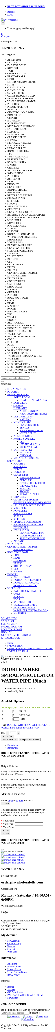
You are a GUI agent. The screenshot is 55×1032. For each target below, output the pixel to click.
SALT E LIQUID (22, 602)
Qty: (3, 733)
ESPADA (24, 427)
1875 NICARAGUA (30, 444)
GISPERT (18, 405)
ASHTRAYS (20, 466)
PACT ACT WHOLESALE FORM (26, 6)
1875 (22, 441)
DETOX (17, 469)
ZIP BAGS (18, 541)
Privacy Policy (14, 969)
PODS (16, 599)
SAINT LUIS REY (23, 450)
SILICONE (25, 488)
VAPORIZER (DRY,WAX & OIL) (30, 610)
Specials (11, 989)
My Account (13, 940)
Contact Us (12, 949)
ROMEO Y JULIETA (24, 438)
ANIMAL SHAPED (30, 477)
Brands (10, 986)
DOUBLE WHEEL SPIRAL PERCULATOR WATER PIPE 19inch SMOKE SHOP (26, 726)
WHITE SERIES (28, 433)
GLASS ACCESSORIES (25, 499)
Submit (5, 830)
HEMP (16, 557)
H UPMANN (20, 408)
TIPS (15, 569)
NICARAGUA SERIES (31, 430)
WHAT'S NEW (15, 544)
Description (12, 745)
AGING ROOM (21, 397)
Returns (11, 946)
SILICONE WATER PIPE (32, 538)
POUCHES (13, 391)
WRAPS (17, 571)
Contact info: (7, 920)
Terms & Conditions (17, 972)
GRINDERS (19, 497)
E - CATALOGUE (16, 389)
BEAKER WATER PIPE (32, 533)
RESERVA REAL (29, 447)
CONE (16, 555)
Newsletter (12, 997)
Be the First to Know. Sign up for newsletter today (25, 1009)
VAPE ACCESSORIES (25, 604)
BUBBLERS (26, 480)
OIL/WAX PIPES (28, 485)
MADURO (25, 452)
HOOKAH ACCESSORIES (27, 580)
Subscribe (35, 1012)
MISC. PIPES (20, 508)
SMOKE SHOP (15, 461)
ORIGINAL (26, 455)
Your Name (8, 820)
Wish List (11, 952)
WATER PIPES (21, 530)
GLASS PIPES (20, 474)
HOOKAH (12, 574)
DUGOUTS (19, 472)
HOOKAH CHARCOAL (26, 582)
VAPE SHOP (14, 588)
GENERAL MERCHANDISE (22, 546)
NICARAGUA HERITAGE (34, 414)
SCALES (18, 516)
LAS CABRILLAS (23, 416)
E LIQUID (18, 596)
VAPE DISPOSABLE (24, 607)
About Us (12, 964)
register (19, 800)
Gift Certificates (15, 992)
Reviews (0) (13, 747)
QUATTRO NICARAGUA (33, 400)
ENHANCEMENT (23, 549)
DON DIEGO (20, 402)
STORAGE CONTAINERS (27, 521)
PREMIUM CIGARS (18, 394)
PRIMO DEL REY (22, 436)
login (10, 800)
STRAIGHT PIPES (29, 494)
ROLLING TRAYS (23, 566)
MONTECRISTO (22, 422)
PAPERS (17, 563)
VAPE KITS (19, 613)
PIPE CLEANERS (22, 513)
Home (10, 643)
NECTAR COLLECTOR (32, 483)
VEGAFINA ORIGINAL (26, 458)
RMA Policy (13, 975)
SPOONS (24, 491)
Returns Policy (14, 966)
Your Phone (9, 827)
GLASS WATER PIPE (31, 535)
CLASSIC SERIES (29, 425)
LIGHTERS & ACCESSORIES (29, 505)
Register (11, 11)
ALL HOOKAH (21, 577)
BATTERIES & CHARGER (27, 591)
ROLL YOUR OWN (17, 552)
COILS (17, 593)
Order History (14, 943)
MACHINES (19, 560)
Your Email (8, 824)
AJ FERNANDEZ (29, 411)
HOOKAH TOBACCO (25, 585)
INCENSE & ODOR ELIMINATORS (32, 502)
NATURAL (25, 419)
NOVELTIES (20, 510)
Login (10, 14)
